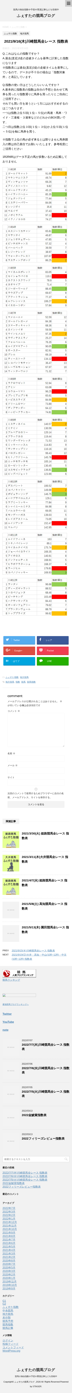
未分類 (7, 1317)
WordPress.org (11, 1350)
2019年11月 (10, 1281)
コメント (14, 711)
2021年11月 (10, 1225)
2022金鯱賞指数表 (34, 1115)
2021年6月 (9, 1243)
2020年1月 (9, 1278)
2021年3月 (9, 1253)
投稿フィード (11, 1344)
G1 (4, 1300)
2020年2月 (9, 1274)
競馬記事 (8, 1328)
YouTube (8, 1022)
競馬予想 (8, 1321)
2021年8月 (9, 1236)
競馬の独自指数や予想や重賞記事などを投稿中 (36, 1376)
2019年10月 (10, 1285)
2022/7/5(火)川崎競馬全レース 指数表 (25, 1179)
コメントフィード (13, 1347)
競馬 (23, 682)
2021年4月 (9, 1250)
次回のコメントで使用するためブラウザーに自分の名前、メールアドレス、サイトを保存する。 (36, 795)
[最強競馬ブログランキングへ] (19, 999)
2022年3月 (9, 1211)
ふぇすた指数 (12, 677)
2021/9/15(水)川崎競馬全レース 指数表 (33, 950)
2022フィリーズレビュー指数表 (43, 1138)
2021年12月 (10, 1222)
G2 (4, 1303)
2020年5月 (9, 1267)
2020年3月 (9, 1271)
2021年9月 (9, 1232)
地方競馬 (24, 677)
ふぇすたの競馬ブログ (36, 15)
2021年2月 (9, 1257)
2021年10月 (10, 1229)
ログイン (8, 1340)
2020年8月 (9, 1260)
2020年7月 (9, 1264)
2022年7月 (9, 1208)
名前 (11, 753)
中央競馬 (8, 1310)
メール (13, 765)
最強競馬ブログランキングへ (16, 1004)
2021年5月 (9, 1246)
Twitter (7, 1014)
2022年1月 (9, 1218)
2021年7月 (9, 1239)
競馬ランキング (11, 979)
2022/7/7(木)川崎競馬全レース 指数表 (25, 1172)
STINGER (37, 1386)
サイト (11, 777)
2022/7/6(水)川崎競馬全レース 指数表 (25, 1176)
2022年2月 (9, 1215)
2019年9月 (9, 1288)
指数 (18, 682)
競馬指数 (31, 682)
